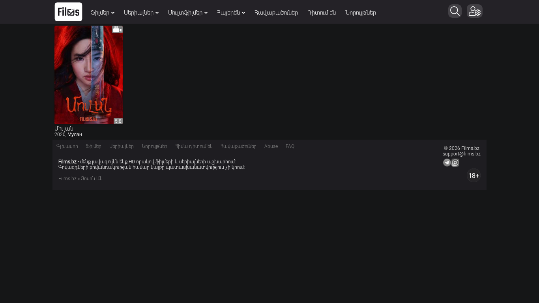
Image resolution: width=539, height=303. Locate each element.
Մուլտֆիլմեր (185, 12)
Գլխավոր (67, 146)
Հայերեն (228, 12)
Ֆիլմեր (100, 12)
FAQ (290, 146)
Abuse (271, 146)
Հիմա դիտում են (194, 146)
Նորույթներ (360, 12)
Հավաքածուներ (276, 12)
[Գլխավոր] (68, 12)
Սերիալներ (138, 12)
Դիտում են (321, 12)
